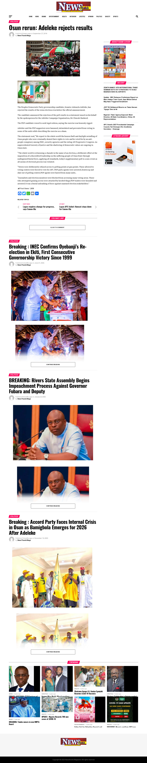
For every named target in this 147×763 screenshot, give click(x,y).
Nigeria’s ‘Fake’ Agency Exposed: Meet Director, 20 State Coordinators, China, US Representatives (119, 117)
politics (99, 16)
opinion (90, 16)
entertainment (54, 16)
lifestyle (82, 16)
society (107, 16)
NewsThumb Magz (24, 35)
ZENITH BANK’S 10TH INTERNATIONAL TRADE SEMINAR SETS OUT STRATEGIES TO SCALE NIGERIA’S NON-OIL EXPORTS (121, 90)
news (37, 16)
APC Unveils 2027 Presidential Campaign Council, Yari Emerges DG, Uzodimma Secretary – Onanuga (119, 127)
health (64, 16)
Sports (115, 16)
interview (73, 16)
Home (30, 16)
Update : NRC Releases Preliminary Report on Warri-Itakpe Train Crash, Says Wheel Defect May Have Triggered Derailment (121, 99)
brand (44, 16)
